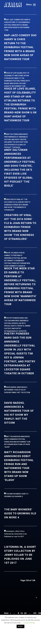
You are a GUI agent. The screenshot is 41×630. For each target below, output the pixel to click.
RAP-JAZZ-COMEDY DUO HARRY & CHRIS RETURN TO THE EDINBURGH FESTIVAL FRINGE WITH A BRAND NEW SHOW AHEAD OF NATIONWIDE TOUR (20, 47)
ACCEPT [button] (20, 626)
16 (21, 613)
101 (35, 613)
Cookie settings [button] (29, 623)
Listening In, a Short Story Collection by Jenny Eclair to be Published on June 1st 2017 (20, 554)
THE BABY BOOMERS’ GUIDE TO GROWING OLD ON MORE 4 (20, 513)
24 (25, 613)
